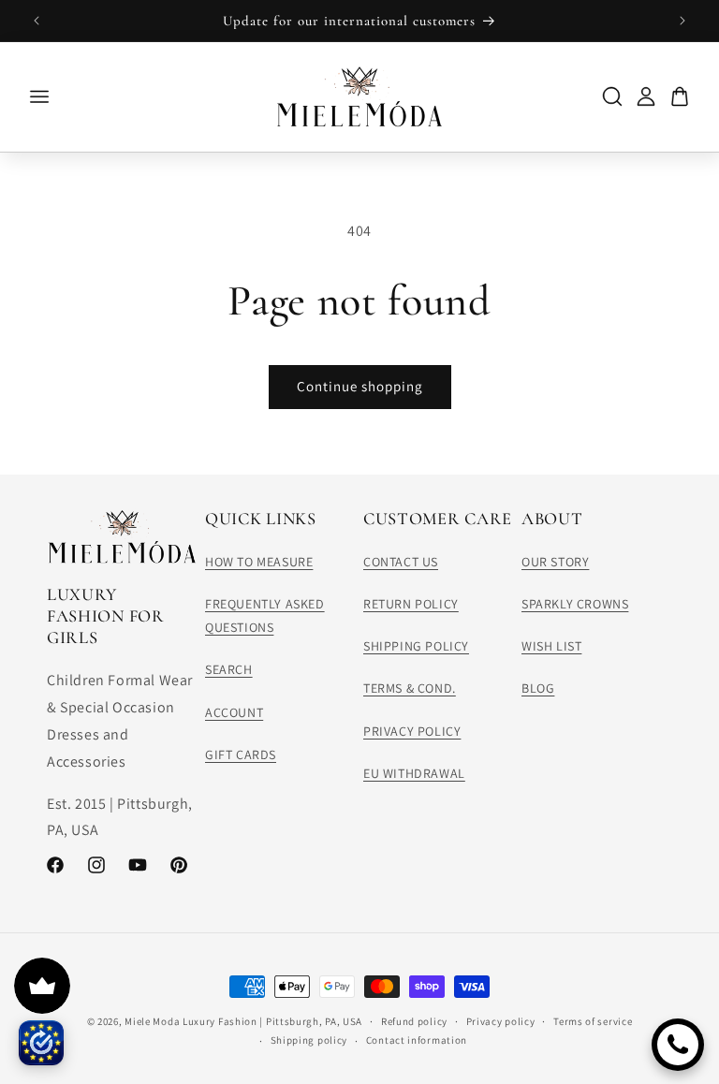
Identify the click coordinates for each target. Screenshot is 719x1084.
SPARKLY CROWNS (574, 603)
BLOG (537, 688)
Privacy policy (501, 1021)
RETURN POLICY (411, 603)
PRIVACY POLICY (412, 731)
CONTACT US (400, 561)
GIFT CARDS (240, 754)
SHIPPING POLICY (416, 645)
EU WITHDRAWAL (414, 773)
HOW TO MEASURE (259, 561)
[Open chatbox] (678, 1044)
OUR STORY (555, 561)
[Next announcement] (682, 20)
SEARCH (229, 669)
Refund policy (414, 1021)
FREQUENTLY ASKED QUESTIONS (265, 615)
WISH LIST (551, 645)
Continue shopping (360, 386)
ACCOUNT (234, 712)
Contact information (416, 1040)
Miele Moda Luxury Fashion (191, 1021)
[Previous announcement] (36, 20)
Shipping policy (309, 1040)
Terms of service (592, 1021)
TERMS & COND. (409, 688)
